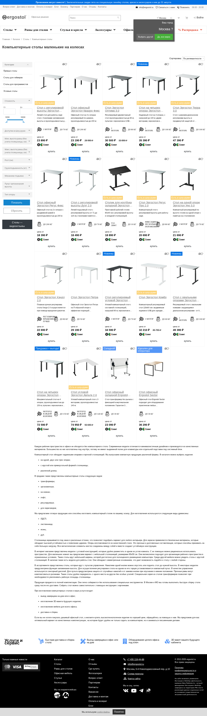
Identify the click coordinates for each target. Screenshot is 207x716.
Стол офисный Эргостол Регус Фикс (50, 204)
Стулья (58, 678)
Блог (56, 7)
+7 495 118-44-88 (135, 659)
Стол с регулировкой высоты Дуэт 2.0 (84, 204)
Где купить (94, 668)
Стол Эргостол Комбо (153, 297)
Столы (8, 29)
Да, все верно (163, 37)
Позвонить (185, 7)
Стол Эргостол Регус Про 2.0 (152, 204)
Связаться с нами (167, 7)
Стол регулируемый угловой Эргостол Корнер (117, 299)
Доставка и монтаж (26, 7)
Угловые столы (10, 91)
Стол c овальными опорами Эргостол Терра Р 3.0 (185, 299)
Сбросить (16, 210)
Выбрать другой (145, 37)
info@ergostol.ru (146, 7)
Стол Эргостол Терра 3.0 (186, 109)
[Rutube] (148, 690)
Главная (6, 39)
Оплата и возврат (44, 7)
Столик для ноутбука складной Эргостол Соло (118, 204)
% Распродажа (188, 29)
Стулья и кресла (72, 29)
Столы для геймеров (13, 77)
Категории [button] (9, 65)
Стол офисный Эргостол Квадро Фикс (85, 109)
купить (51, 151)
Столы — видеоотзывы (17, 224)
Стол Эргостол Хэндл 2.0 (51, 299)
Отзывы (92, 7)
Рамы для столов (37, 29)
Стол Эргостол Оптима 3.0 (114, 109)
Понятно (119, 712)
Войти (200, 17)
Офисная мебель (63, 673)
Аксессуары (103, 29)
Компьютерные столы (42, 39)
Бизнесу (64, 7)
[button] (17, 101)
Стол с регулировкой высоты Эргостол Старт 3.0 (50, 109)
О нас (84, 7)
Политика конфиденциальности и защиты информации (185, 670)
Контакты (102, 7)
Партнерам (75, 7)
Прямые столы (10, 71)
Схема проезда (135, 673)
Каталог (16, 39)
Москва (162, 18)
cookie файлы (103, 712)
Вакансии (93, 691)
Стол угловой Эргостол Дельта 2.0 (84, 394)
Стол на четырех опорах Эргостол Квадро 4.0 (149, 109)
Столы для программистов (15, 84)
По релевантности (192, 58)
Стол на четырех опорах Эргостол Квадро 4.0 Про (47, 394)
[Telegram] (141, 690)
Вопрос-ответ (9, 7)
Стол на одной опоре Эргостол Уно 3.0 (186, 204)
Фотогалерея (95, 673)
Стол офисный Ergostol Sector (148, 394)
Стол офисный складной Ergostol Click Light (116, 394)
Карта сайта (134, 678)
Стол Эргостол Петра (84, 297)
